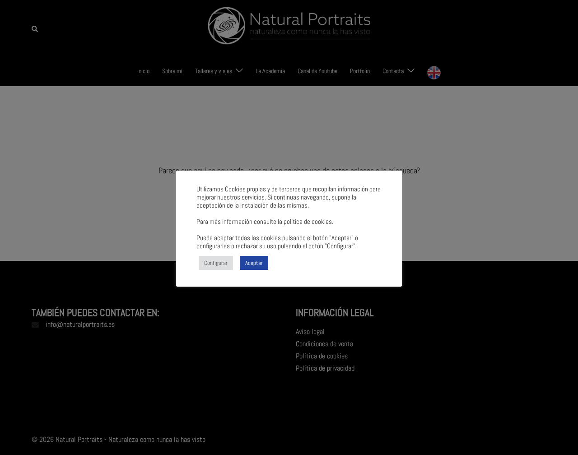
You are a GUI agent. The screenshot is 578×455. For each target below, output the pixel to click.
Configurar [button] (216, 263)
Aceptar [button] (254, 263)
